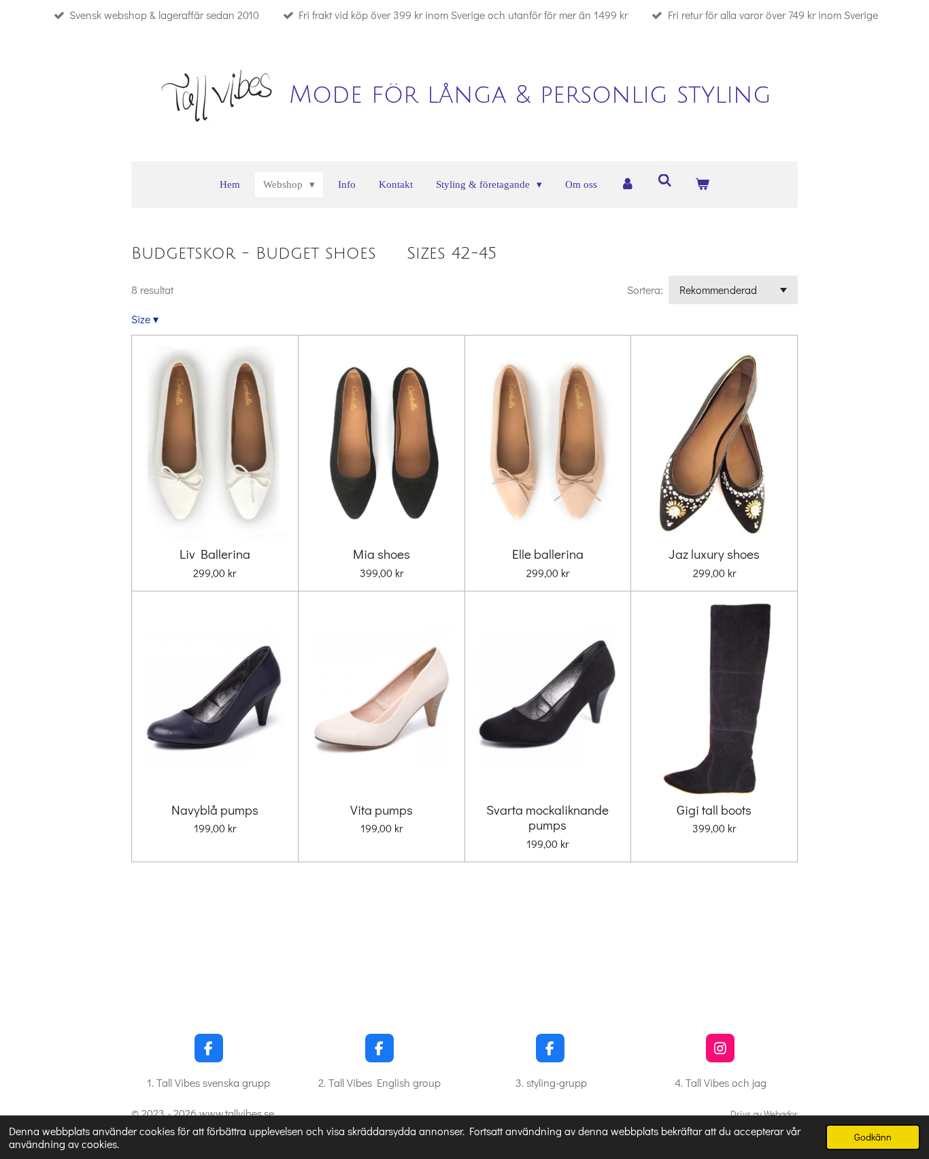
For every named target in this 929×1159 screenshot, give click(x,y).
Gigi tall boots (714, 809)
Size (144, 319)
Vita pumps (381, 809)
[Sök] (664, 181)
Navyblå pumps (214, 809)
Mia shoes (381, 553)
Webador (781, 1114)
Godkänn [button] (873, 1136)
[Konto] (627, 184)
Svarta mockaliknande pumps (547, 817)
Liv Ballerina (215, 553)
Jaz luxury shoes (714, 553)
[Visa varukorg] (702, 184)
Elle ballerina (548, 553)
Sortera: (645, 289)
